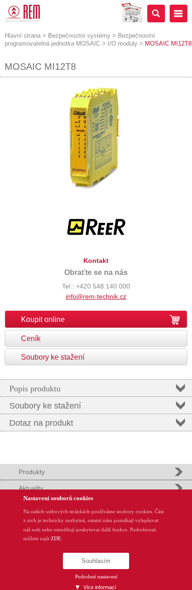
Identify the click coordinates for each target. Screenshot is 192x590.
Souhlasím (96, 560)
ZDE (56, 538)
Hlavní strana (23, 35)
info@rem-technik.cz (96, 296)
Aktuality (31, 488)
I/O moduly (122, 43)
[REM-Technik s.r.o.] (22, 13)
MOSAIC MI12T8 (168, 43)
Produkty (32, 472)
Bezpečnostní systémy (79, 35)
